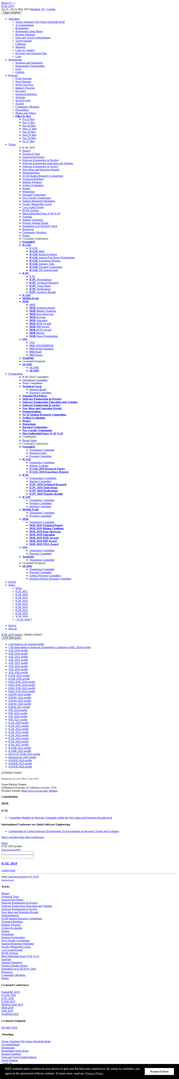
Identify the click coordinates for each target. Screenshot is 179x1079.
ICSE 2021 (21, 610)
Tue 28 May (29, 131)
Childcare (20, 43)
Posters (26, 188)
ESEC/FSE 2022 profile (21, 688)
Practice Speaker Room (35, 222)
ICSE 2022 (21, 606)
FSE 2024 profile (17, 710)
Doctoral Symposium (34, 194)
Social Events (22, 100)
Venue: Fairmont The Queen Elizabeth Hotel (40, 21)
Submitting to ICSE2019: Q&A (39, 226)
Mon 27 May (29, 128)
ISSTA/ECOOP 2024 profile (24, 754)
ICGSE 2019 (8, 995)
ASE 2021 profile (18, 656)
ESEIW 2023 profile (19, 694)
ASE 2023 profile (18, 663)
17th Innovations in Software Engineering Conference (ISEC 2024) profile (49, 647)
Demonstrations (31, 172)
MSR (32, 304)
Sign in (12, 625)
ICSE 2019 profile (12, 638)
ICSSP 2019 (8, 1001)
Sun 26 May (29, 125)
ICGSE (33, 248)
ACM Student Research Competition (42, 175)
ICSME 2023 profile (19, 747)
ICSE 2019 (7, 634)
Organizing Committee (35, 380)
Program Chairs (38, 453)
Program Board (37, 389)
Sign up (12, 628)
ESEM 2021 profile (19, 706)
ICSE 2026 (21, 594)
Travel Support (23, 40)
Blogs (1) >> (8, 2)
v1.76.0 (33, 876)
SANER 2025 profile (20, 763)
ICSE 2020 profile (18, 722)
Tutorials (20, 97)
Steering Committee (40, 481)
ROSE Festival (30, 210)
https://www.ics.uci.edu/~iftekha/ (39, 790)
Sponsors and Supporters (29, 62)
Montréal (20, 47)
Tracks (12, 144)
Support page (7, 880)
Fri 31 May (28, 141)
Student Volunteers (32, 219)
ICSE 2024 (21, 600)
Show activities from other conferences (22, 837)
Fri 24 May (28, 119)
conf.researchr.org (18, 876)
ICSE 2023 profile (18, 732)
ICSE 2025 (21, 597)
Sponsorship (15, 59)
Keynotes (20, 91)
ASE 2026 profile (18, 672)
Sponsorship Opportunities (30, 65)
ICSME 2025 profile (19, 750)
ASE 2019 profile (18, 650)
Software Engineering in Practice (40, 160)
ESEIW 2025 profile (19, 700)
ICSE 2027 (21, 591)
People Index (29, 440)
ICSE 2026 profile (18, 741)
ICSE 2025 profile (18, 738)
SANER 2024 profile (20, 760)
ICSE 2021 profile (18, 725)
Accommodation (24, 25)
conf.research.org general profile (26, 644)
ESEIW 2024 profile (19, 697)
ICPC (32, 276)
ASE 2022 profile (18, 659)
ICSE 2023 (21, 603)
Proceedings (22, 109)
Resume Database (25, 34)
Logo (18, 56)
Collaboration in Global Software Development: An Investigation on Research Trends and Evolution (63, 831)
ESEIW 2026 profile (19, 703)
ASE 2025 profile (18, 669)
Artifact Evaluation (32, 185)
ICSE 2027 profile (18, 744)
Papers (26, 235)
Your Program (23, 81)
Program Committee (40, 392)
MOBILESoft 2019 (12, 1004)
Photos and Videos (25, 113)
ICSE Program (23, 78)
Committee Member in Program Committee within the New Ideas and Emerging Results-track (60, 817)
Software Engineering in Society (40, 166)
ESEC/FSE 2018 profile (21, 681)
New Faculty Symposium (36, 197)
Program (13, 75)
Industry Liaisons (38, 465)
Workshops (28, 191)
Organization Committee (42, 478)
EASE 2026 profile (19, 678)
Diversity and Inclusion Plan (31, 53)
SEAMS (34, 367)
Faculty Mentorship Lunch (37, 204)
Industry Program (25, 87)
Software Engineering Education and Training (47, 163)
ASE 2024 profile (18, 666)
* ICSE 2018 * (23, 619)
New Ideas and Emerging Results (40, 169)
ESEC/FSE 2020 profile (21, 684)
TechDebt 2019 (10, 1014)
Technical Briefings (26, 94)
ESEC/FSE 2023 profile (21, 691)
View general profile (10, 849)
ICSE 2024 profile (18, 735)
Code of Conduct (24, 50)
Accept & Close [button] (159, 1071)
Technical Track (31, 153)
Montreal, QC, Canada (42, 9)
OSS (32, 342)
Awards (19, 103)
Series (18, 588)
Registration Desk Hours (29, 31)
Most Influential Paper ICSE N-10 (41, 213)
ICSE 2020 (21, 613)
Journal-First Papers (33, 157)
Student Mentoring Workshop (38, 200)
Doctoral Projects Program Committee (50, 578)
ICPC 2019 (7, 998)
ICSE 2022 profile (18, 728)
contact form (8, 870)
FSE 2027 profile (17, 719)
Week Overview (24, 84)
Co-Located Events (33, 207)
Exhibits (19, 72)
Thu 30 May (29, 138)
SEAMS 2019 (9, 1027)
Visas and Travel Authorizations (33, 37)
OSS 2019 (7, 1010)
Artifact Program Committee (45, 575)
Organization (15, 373)
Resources (28, 229)
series (18, 634)
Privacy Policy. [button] (94, 1073)
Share (4, 843)
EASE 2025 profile (19, 675)
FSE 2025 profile (17, 713)
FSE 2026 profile (17, 716)
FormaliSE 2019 (10, 992)
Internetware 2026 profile (22, 757)
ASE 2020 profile (18, 653)
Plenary (26, 150)
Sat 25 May (28, 122)
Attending (13, 18)
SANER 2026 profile (20, 766)
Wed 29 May (29, 135)
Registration (22, 28)
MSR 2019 (7, 1007)
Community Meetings (27, 106)
